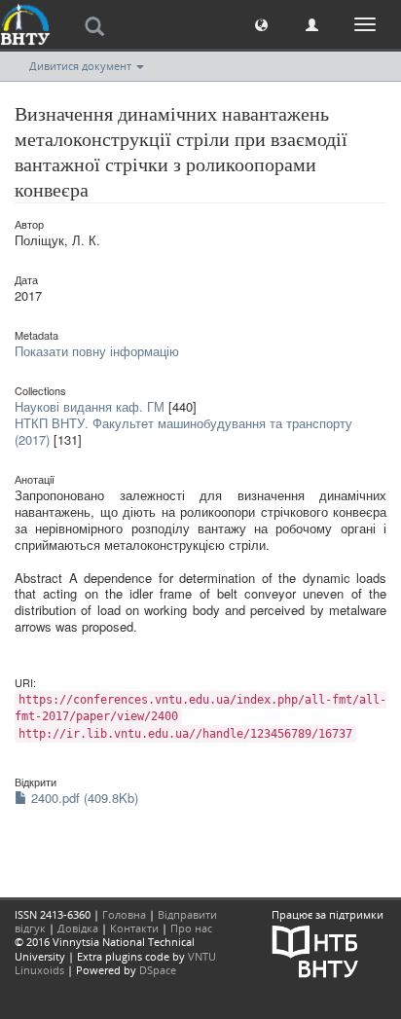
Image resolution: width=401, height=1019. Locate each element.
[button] (261, 24)
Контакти (134, 928)
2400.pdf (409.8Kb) (82, 797)
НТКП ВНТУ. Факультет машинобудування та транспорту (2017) (183, 431)
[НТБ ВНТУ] (315, 949)
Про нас (191, 928)
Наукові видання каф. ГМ (89, 406)
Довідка (77, 928)
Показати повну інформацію (97, 351)
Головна (124, 914)
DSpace (157, 970)
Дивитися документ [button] (81, 65)
